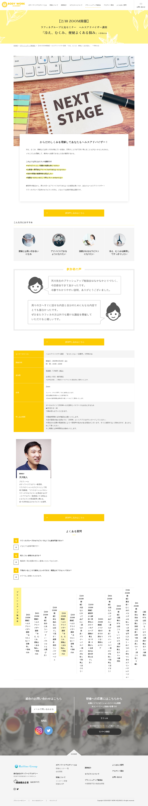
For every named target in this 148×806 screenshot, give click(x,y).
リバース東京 (104, 732)
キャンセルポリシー (37, 800)
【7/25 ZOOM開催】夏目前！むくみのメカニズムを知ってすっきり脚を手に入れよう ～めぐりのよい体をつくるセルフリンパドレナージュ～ (127, 633)
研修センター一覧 (62, 768)
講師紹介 (64, 5)
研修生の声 (60, 784)
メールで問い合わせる (44, 709)
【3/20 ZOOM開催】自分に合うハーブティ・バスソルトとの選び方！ (45, 633)
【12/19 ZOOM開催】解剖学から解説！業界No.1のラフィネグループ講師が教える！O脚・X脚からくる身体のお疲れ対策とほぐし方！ (90, 633)
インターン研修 (61, 781)
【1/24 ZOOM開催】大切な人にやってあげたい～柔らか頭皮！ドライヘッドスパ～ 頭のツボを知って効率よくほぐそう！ (81, 633)
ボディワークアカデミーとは (37, 5)
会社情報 (59, 771)
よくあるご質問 (121, 5)
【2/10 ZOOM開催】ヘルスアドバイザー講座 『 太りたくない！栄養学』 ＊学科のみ (73, 633)
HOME (74, 754)
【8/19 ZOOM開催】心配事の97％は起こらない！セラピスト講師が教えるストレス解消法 (118, 633)
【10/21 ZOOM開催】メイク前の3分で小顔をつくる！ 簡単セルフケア (100, 633)
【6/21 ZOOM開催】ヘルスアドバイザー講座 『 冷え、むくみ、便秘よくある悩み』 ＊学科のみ (37, 633)
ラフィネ (104, 718)
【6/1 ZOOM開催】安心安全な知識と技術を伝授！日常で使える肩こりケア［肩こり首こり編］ (136, 633)
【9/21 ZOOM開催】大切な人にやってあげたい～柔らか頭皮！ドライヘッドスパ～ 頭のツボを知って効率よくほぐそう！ (109, 633)
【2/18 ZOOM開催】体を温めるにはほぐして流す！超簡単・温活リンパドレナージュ (54, 633)
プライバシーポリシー (20, 800)
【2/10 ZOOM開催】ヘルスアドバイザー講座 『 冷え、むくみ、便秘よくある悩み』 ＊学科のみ (64, 633)
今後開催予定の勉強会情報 (94, 783)
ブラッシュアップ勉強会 (93, 5)
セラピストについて (76, 5)
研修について (54, 5)
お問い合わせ (117, 777)
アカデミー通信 (109, 5)
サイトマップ (53, 800)
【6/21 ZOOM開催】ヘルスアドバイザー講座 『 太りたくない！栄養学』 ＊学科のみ (28, 633)
